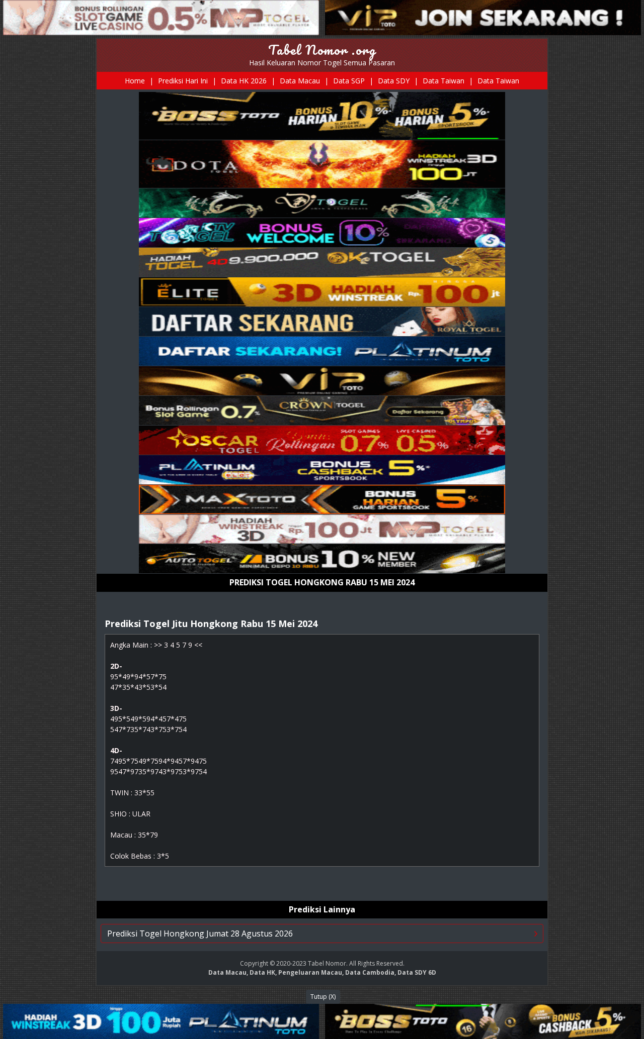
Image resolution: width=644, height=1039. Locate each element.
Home (135, 80)
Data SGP (349, 80)
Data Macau (300, 80)
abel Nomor (328, 963)
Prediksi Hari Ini (183, 80)
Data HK (262, 972)
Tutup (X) (323, 996)
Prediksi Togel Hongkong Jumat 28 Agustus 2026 (200, 933)
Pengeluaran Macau (310, 972)
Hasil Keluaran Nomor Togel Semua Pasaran (322, 62)
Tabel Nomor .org (322, 49)
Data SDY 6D (416, 972)
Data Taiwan (443, 80)
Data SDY (394, 80)
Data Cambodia (369, 972)
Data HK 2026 (244, 80)
